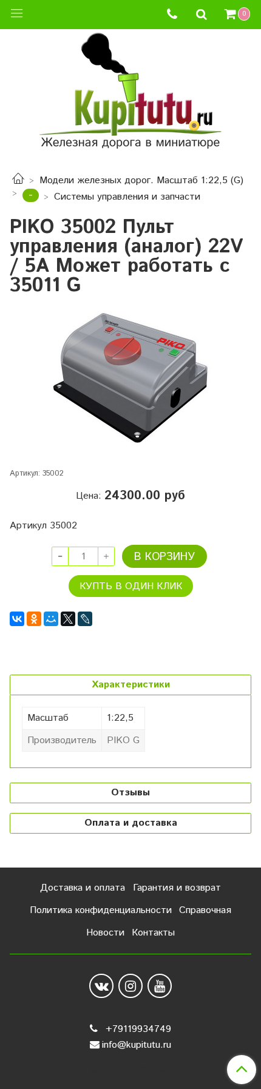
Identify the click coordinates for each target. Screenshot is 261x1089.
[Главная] (18, 180)
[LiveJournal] (85, 619)
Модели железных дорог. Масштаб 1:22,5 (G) (141, 180)
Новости (105, 933)
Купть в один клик (131, 586)
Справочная (205, 910)
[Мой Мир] (51, 619)
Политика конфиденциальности (101, 910)
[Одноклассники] (34, 619)
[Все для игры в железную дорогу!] (130, 95)
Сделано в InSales (130, 1069)
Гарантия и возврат (177, 888)
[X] (68, 619)
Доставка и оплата (82, 888)
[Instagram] (130, 986)
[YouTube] (159, 986)
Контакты (153, 933)
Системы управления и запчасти (127, 197)
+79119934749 (137, 1029)
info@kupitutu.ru (136, 1045)
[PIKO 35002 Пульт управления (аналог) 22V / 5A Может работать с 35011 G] (130, 377)
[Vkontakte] (101, 986)
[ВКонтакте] (17, 619)
